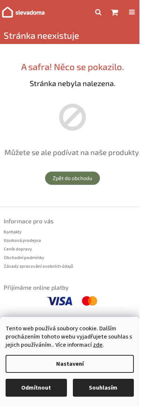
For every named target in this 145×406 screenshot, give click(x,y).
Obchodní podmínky (24, 258)
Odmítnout (36, 388)
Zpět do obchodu (72, 178)
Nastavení (70, 364)
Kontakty (13, 232)
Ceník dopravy (18, 249)
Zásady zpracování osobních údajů (38, 266)
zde (98, 345)
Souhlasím (103, 388)
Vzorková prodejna (22, 240)
